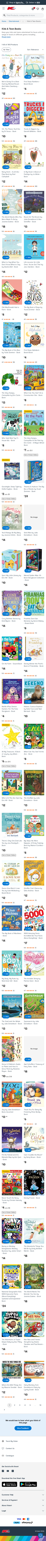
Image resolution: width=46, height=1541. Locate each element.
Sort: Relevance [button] (33, 50)
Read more (6, 37)
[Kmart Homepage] (11, 8)
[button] (3, 8)
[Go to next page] (4, 1409)
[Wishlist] (38, 9)
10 (40, 1405)
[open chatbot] (40, 1536)
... (23, 21)
